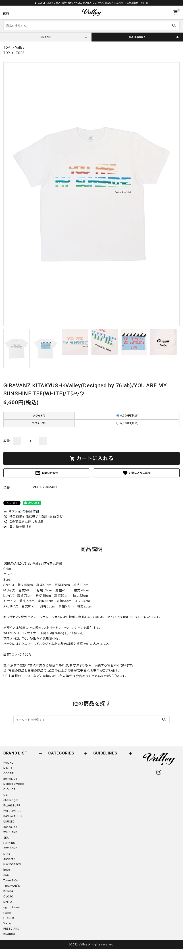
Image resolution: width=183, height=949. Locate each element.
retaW (7, 912)
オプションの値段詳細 (21, 511)
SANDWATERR (13, 816)
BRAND (46, 37)
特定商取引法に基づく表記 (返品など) (33, 516)
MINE (6, 853)
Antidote (9, 859)
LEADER (8, 918)
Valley (20, 47)
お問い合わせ (46, 473)
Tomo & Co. (11, 880)
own (6, 875)
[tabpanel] (91, 194)
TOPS (20, 53)
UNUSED (9, 821)
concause (10, 827)
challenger (10, 800)
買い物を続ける (17, 526)
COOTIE (8, 773)
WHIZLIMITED (12, 810)
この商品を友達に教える (23, 521)
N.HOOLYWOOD (13, 784)
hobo (6, 869)
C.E (5, 794)
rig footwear (11, 907)
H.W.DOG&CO (12, 864)
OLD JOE (9, 789)
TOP (6, 47)
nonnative (10, 778)
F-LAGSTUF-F (11, 805)
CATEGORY (137, 37)
